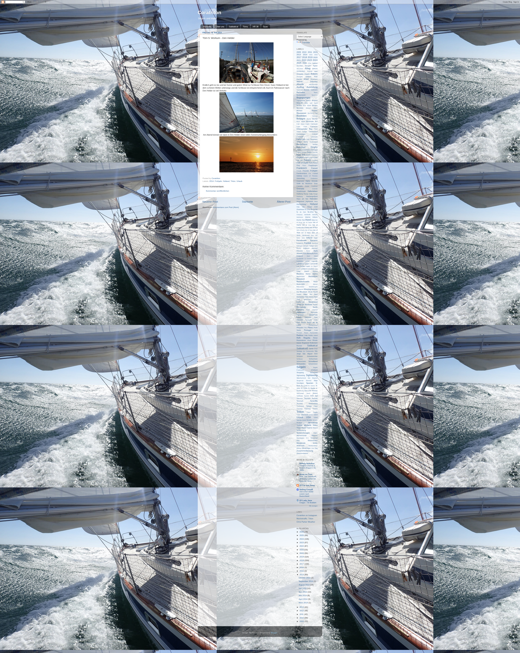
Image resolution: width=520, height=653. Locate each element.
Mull (298, 292)
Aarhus (315, 63)
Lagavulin (314, 261)
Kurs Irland (312, 256)
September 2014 (306, 581)
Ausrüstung (312, 87)
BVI (316, 121)
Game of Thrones (311, 176)
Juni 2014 (303, 592)
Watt (298, 440)
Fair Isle (300, 160)
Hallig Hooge (313, 194)
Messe (315, 284)
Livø (316, 269)
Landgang (300, 264)
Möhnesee (300, 289)
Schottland (313, 361)
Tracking (299, 409)
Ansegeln (300, 76)
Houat (309, 207)
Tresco (315, 409)
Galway (299, 176)
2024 (315, 60)
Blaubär (315, 111)
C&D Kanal (300, 124)
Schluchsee (313, 359)
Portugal (307, 330)
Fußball (315, 173)
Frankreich (302, 168)
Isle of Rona (301, 230)
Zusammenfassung (305, 451)
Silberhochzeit (301, 378)
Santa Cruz (313, 349)
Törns (245, 26)
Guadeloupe (301, 191)
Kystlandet (300, 258)
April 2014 (303, 599)
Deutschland (302, 144)
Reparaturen (301, 340)
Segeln (301, 367)
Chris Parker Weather (306, 522)
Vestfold (299, 425)
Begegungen (301, 100)
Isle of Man (305, 228)
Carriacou (314, 127)
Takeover (300, 398)
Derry (306, 142)
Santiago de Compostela (305, 351)
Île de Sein (301, 212)
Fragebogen (313, 165)
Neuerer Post (210, 201)
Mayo (315, 282)
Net (311, 294)
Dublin (309, 152)
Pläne (310, 328)
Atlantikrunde (313, 84)
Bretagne (301, 118)
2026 (304, 63)
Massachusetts (303, 282)
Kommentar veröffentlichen (217, 191)
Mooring (307, 289)
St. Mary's (305, 391)
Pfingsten (300, 328)
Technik (315, 398)
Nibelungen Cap (311, 299)
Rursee (299, 346)
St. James (311, 386)
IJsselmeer (301, 209)
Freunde (306, 171)
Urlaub (239, 181)
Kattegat (299, 246)
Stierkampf (300, 393)
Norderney (300, 302)
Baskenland (301, 95)
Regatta (306, 338)
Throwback (300, 406)
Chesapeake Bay (304, 129)
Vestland (307, 425)
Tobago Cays (312, 406)
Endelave (314, 155)
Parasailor (308, 320)
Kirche (299, 248)
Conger (304, 131)
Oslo (316, 317)
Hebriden (314, 199)
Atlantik (300, 84)
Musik (310, 292)
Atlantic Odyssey (307, 82)
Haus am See (302, 199)
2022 (304, 60)
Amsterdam (301, 71)
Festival (315, 160)
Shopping (300, 373)
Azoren (306, 90)
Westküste (301, 443)
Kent (316, 246)
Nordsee (308, 305)
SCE (316, 354)
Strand (315, 393)
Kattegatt (305, 246)
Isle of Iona (306, 225)
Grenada (300, 189)
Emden (308, 155)
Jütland (309, 238)
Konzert (315, 248)
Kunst (308, 251)
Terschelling (313, 404)
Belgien (315, 100)
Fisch (311, 163)
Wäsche (315, 436)
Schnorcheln (301, 361)
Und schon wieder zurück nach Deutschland (306, 494)
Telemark (300, 401)
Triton (233, 181)
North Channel (312, 310)
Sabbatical (233, 26)
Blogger (274, 633)
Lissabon (310, 269)
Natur (305, 294)
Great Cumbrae (311, 186)
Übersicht (304, 415)
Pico (305, 327)
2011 (310, 52)
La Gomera (308, 258)
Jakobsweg (305, 235)
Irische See (301, 220)
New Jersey (309, 297)
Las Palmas (301, 266)
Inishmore (300, 217)
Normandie (301, 307)
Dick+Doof (301, 147)
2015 (310, 55)
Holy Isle (301, 207)
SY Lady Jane (305, 500)
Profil (316, 330)
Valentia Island (301, 420)
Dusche (315, 152)
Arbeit (306, 79)
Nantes (299, 294)
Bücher (315, 119)
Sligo (316, 381)
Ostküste (300, 320)
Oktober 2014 (305, 578)
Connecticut (313, 132)
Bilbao (316, 108)
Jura (303, 238)
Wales (315, 433)
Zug (316, 448)
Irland (308, 220)
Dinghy (314, 147)
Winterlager (306, 448)
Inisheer (315, 214)
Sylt (316, 396)
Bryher (309, 119)
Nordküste (300, 305)
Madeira (300, 274)
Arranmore (314, 79)
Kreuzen (300, 251)
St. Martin (311, 388)
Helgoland (300, 201)
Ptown (306, 333)
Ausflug (300, 87)
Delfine (299, 142)
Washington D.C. (303, 438)
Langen (307, 264)
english (306, 157)
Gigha (308, 181)
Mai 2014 (303, 596)
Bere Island (307, 105)
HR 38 (255, 26)
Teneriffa (314, 401)
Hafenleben (313, 191)
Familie (307, 160)
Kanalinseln (301, 240)
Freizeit (314, 168)
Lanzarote (314, 264)
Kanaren (314, 240)
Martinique (313, 276)
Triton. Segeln (312, 412)
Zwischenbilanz (302, 453)
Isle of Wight (306, 233)
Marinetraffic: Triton (305, 519)
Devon (315, 144)
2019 (310, 57)
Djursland (300, 150)
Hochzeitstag (301, 204)
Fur (310, 173)
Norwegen (301, 312)
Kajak (316, 238)
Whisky (299, 448)
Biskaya (299, 111)
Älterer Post (283, 201)
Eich (303, 155)
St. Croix (304, 386)
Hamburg (300, 196)
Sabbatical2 (302, 348)
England (300, 157)
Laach (315, 259)
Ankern (314, 74)
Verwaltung (313, 423)
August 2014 (304, 585)
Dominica (307, 150)
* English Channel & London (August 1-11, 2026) (307, 468)
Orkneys (308, 317)
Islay (313, 220)
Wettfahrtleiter (313, 446)
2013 (299, 55)
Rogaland (305, 343)
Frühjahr (218, 181)
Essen (311, 157)
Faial (316, 157)
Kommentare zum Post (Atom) (226, 207)
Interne (307, 217)
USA (308, 417)
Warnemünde (302, 436)
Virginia (309, 428)
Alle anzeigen (313, 506)
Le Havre (314, 266)
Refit (298, 338)
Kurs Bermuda (308, 253)
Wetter (315, 443)
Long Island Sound (307, 271)
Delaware (314, 139)
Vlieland (315, 428)
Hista (316, 201)
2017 (299, 57)
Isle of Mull (314, 228)
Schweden (301, 364)
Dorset (299, 152)
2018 (304, 57)
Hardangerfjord (312, 196)
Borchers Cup (313, 113)
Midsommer (300, 287)
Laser (308, 266)
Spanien (309, 383)
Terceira (300, 404)
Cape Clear (302, 126)
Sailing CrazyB (306, 489)
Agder (315, 66)
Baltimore (314, 90)
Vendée (309, 420)
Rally (306, 335)
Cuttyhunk (314, 137)
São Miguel (307, 354)
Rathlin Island (313, 335)
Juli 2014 (303, 588)
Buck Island (301, 121)
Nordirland (313, 302)
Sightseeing (312, 375)
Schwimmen (313, 364)
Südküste (300, 396)
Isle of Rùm (309, 230)
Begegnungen (303, 97)
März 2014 (303, 603)
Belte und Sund (311, 103)
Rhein (309, 340)
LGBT (298, 269)
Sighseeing (301, 375)
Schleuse (300, 359)
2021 (299, 60)
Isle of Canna (307, 222)
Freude (299, 171)
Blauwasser (301, 113)
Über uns (220, 26)
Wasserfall (314, 438)
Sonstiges (300, 383)
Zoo (312, 448)
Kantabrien (300, 243)
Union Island (313, 415)
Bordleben (302, 116)
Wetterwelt (300, 446)
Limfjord (304, 269)
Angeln (307, 74)
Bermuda (300, 108)
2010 (304, 52)
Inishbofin (307, 214)
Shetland (314, 370)
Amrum (315, 69)
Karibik (307, 243)
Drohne (304, 152)
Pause (303, 322)
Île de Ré (314, 209)
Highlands (309, 201)
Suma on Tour (305, 474)
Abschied (300, 66)
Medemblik (301, 284)
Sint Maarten (313, 378)
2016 (316, 55)
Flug (298, 165)
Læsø (307, 261)
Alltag (307, 68)
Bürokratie (310, 121)
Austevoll (300, 90)
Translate (306, 43)
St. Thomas (313, 391)
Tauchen (307, 398)
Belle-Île (300, 103)
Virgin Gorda (301, 428)
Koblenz (306, 248)
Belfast (308, 100)
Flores (315, 163)
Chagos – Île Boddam (307, 503)
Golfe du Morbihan (304, 184)
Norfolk (315, 304)
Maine (308, 274)
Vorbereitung (301, 430)
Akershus (300, 68)
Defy (308, 139)
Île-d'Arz (311, 212)
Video (315, 425)
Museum (303, 292)
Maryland (301, 279)
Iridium (315, 217)
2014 (211, 181)
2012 (315, 52)
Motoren (314, 289)
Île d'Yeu (307, 209)
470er (309, 63)
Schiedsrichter (312, 356)
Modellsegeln (313, 287)
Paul (298, 322)
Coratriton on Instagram (307, 515)
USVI (316, 417)
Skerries (308, 380)
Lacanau (300, 261)
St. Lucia (304, 388)
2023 (309, 60)
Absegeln (308, 66)
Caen (308, 124)
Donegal (314, 150)
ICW (316, 207)
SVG (312, 396)
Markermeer (301, 276)
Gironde (315, 181)
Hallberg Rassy (302, 194)
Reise (315, 338)
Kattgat (311, 246)
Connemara (301, 134)
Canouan (314, 124)
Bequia (299, 105)
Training (307, 409)
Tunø (298, 415)
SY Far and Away (307, 485)
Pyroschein (314, 333)
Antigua (308, 77)
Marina (315, 274)
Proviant (299, 333)
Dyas (265, 26)
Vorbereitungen (303, 433)
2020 (315, 57)
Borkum (315, 116)
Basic (316, 92)
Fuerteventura (302, 173)
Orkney (299, 317)
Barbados (301, 92)
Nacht (315, 292)
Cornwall (300, 137)
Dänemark (301, 139)
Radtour (300, 335)
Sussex (306, 396)
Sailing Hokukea (306, 464)
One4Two (313, 315)
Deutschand (314, 142)
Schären (300, 356)
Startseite (207, 26)
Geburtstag (301, 178)
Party (316, 320)
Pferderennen (313, 325)
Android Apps (312, 71)
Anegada (300, 74)
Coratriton (209, 12)
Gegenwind (300, 181)
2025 (299, 63)
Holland (226, 181)
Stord (308, 393)
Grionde (315, 189)
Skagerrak (300, 380)
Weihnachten (313, 441)
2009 (299, 52)
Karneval (315, 243)
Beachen (315, 95)
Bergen (315, 105)
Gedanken (314, 178)
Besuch (308, 108)
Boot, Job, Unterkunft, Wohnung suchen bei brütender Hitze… (308, 478)
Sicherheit (314, 373)
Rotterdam (314, 343)
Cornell (315, 134)
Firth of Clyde (302, 163)
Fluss (304, 165)
